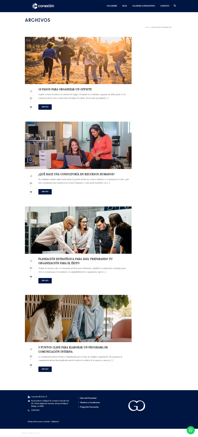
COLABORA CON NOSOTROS (143, 6)
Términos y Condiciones (90, 403)
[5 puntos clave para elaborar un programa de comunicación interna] (78, 318)
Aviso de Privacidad (88, 398)
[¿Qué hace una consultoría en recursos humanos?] (78, 145)
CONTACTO (164, 6)
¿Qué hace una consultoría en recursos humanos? (76, 174)
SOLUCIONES (112, 6)
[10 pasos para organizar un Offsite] (78, 60)
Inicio (147, 27)
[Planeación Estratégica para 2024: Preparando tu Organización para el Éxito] (78, 230)
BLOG (124, 6)
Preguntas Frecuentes (89, 407)
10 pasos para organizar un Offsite (65, 89)
